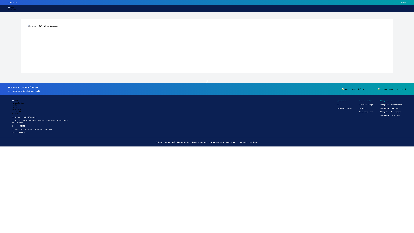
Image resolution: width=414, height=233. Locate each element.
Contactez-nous (13, 2)
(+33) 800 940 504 (19, 126)
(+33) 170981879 (18, 132)
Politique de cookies (108, 216)
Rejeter (207, 221)
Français (403, 2)
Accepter (299, 221)
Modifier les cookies (114, 221)
